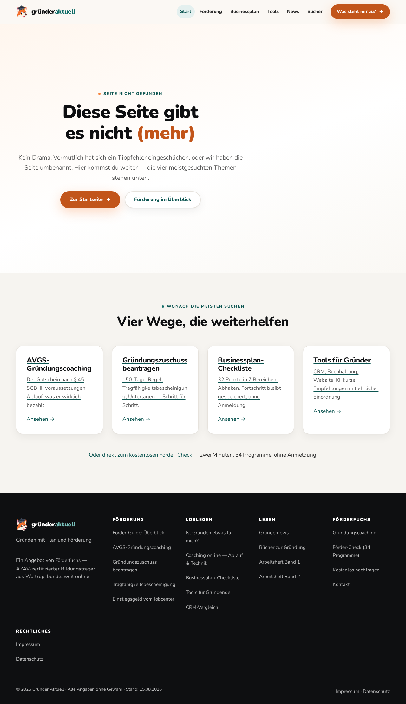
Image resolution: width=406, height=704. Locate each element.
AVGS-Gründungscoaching (142, 547)
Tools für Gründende (208, 592)
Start (185, 11)
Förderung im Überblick (162, 199)
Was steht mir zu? (360, 11)
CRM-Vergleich (202, 607)
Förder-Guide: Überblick (138, 533)
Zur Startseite (90, 199)
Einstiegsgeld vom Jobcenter (143, 599)
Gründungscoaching (355, 533)
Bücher (315, 11)
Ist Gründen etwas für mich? (209, 537)
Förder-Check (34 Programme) (351, 551)
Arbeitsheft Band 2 (279, 576)
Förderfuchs (68, 560)
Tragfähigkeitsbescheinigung (144, 584)
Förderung (211, 11)
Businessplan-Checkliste (212, 578)
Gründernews (274, 533)
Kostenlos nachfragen (356, 570)
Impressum (28, 644)
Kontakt (341, 584)
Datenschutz (29, 659)
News (293, 11)
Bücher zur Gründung (282, 547)
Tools (273, 11)
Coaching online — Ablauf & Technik (214, 559)
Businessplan (244, 11)
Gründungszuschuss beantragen (135, 566)
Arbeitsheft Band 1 (279, 562)
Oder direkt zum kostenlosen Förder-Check (140, 455)
